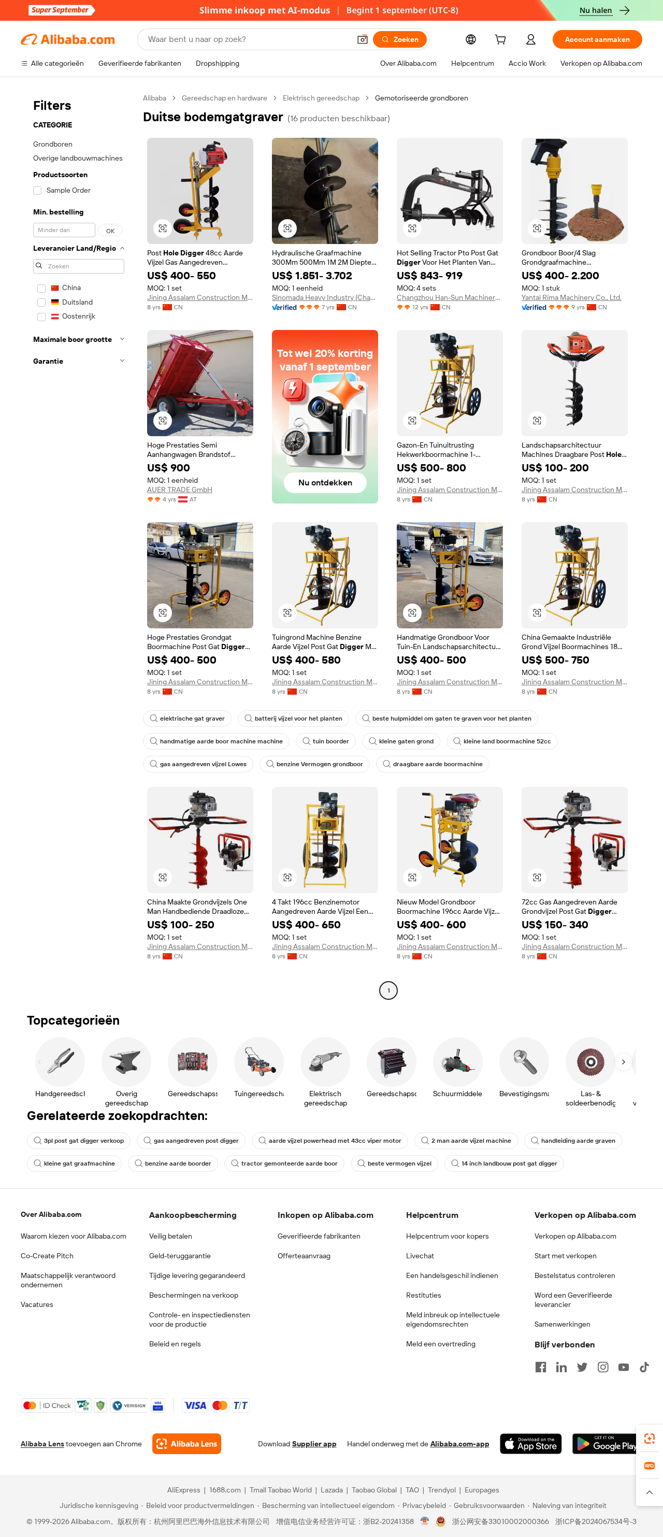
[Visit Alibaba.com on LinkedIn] (561, 1367)
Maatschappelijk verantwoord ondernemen (68, 1280)
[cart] (502, 41)
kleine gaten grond (406, 741)
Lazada (332, 1490)
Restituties (423, 1295)
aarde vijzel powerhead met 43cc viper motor (335, 1140)
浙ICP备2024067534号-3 (596, 1521)
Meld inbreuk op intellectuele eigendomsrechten (453, 1319)
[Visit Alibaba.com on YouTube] (623, 1367)
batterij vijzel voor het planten (298, 718)
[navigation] (79, 545)
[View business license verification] (425, 1521)
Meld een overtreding (440, 1344)
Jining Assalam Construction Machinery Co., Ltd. (200, 297)
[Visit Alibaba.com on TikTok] (644, 1367)
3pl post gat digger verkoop (84, 1140)
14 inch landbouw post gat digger (509, 1163)
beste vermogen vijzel (399, 1163)
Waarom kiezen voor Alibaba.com (73, 1236)
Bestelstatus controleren (575, 1275)
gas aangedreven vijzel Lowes (203, 764)
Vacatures (37, 1304)
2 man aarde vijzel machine (471, 1140)
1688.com (225, 1490)
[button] (362, 39)
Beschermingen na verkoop (193, 1295)
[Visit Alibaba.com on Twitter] (582, 1367)
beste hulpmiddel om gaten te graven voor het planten (451, 718)
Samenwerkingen (562, 1324)
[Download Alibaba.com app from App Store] (531, 1443)
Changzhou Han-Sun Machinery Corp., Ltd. (450, 297)
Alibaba (154, 98)
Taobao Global (374, 1490)
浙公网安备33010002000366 (500, 1521)
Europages (482, 1490)
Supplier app (314, 1444)
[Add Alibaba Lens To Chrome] (186, 1443)
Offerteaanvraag (304, 1256)
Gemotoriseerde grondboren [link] (421, 98)
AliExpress (183, 1490)
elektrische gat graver (192, 718)
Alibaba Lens (42, 1444)
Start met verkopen (566, 1256)
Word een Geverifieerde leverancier (573, 1300)
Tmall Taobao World (281, 1490)
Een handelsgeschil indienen (452, 1275)
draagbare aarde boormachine (438, 764)
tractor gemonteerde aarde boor (289, 1163)
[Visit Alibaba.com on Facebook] (541, 1367)
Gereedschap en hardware (224, 98)
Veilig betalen (170, 1236)
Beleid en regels (175, 1344)
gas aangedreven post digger (196, 1140)
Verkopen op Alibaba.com (575, 1236)
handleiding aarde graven (578, 1140)
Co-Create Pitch (47, 1256)
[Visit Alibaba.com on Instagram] (603, 1367)
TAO (412, 1490)
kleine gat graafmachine (79, 1163)
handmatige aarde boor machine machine (221, 741)
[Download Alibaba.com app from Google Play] (607, 1443)
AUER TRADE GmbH (179, 489)
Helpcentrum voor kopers (447, 1236)
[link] (649, 1438)
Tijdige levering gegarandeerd (197, 1275)
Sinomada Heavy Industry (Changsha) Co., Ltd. (325, 297)
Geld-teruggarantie (180, 1256)
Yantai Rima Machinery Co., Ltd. (572, 297)
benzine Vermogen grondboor (320, 764)
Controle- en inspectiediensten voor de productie (199, 1319)
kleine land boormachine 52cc (507, 741)
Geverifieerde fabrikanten (319, 1236)
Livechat (420, 1256)
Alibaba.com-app (459, 1444)
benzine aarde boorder (178, 1163)
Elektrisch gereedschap (321, 98)
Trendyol (442, 1490)
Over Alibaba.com (51, 1214)
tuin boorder (331, 741)
